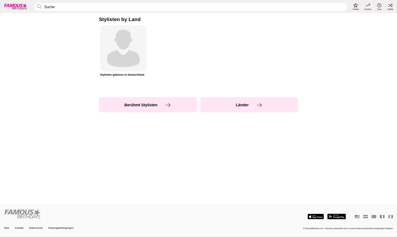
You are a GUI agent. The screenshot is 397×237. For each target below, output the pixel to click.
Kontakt (19, 228)
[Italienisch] (390, 216)
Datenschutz (36, 228)
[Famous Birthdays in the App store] (316, 216)
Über (6, 228)
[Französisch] (382, 216)
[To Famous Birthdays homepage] (16, 6)
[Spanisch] (365, 216)
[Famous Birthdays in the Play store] (336, 216)
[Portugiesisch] (374, 216)
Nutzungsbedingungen (61, 228)
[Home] (100, 214)
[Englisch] (357, 216)
